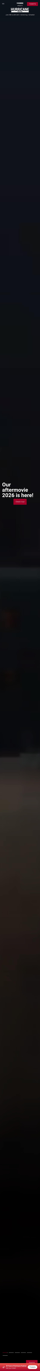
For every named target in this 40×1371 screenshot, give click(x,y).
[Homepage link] (20, 12)
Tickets (32, 1367)
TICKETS (32, 1363)
